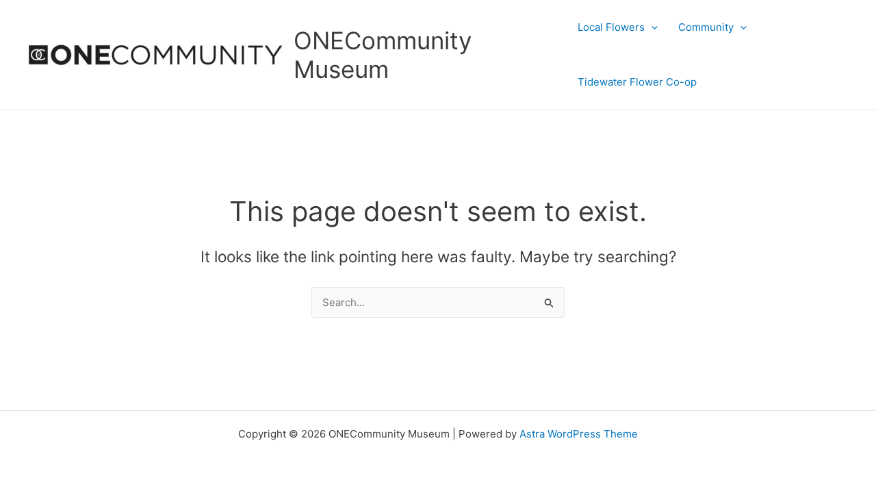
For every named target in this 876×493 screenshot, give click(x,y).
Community (706, 27)
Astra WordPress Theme (578, 433)
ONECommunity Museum (383, 55)
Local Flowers (611, 27)
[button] (651, 27)
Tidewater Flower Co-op (637, 81)
